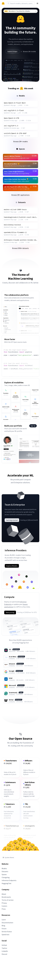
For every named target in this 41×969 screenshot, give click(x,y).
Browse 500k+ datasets (20, 248)
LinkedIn (5, 951)
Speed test (5, 934)
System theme (9, 857)
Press (4, 909)
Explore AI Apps (12, 51)
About (4, 894)
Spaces (4, 874)
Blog (3, 925)
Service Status (7, 931)
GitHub (4, 945)
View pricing (10, 612)
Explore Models (11, 566)
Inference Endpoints (9, 880)
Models (4, 868)
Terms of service (7, 900)
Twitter (4, 948)
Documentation (7, 922)
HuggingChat (6, 883)
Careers (4, 906)
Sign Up (33, 426)
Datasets (5, 871)
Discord (4, 954)
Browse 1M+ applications (20, 195)
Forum (4, 928)
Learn (4, 920)
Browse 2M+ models (29, 51)
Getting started (12, 520)
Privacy (4, 903)
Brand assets (6, 897)
